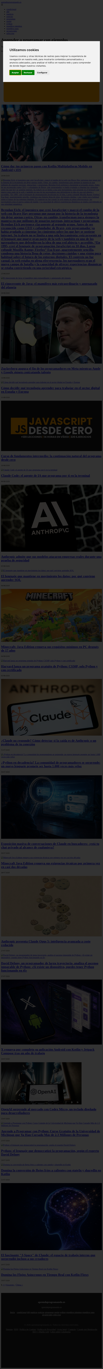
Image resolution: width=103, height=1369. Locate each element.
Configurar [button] (42, 72)
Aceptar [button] (15, 72)
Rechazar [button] (28, 72)
